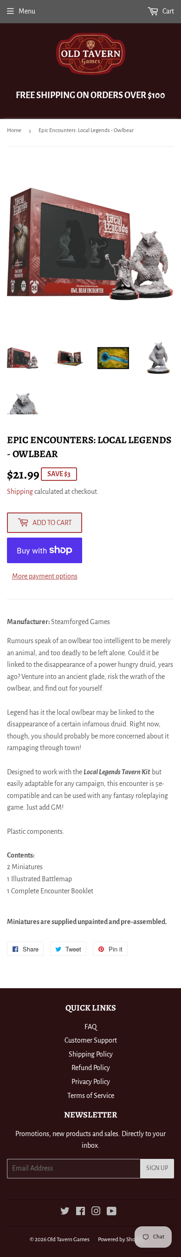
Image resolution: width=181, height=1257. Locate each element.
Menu (27, 11)
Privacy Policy (90, 1081)
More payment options (45, 576)
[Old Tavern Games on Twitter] (65, 1212)
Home (14, 130)
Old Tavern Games (68, 1240)
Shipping (20, 491)
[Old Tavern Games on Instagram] (96, 1212)
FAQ (90, 1027)
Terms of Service (90, 1095)
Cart (167, 11)
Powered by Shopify (121, 1240)
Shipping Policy (91, 1054)
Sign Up (157, 1168)
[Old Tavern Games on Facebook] (80, 1212)
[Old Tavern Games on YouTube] (111, 1212)
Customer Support (91, 1040)
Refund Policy (90, 1067)
